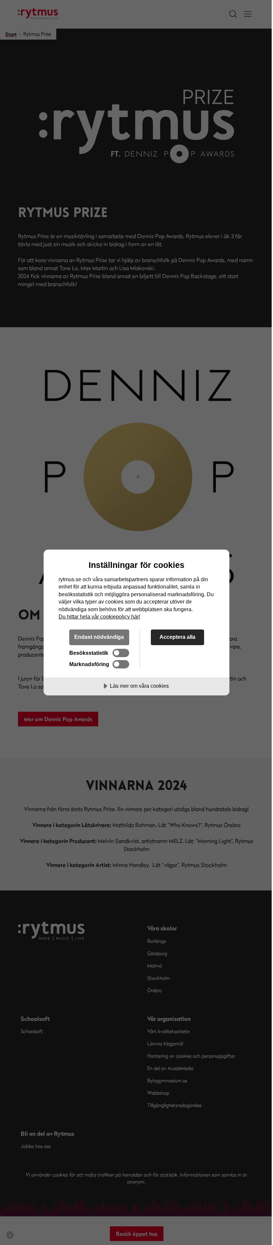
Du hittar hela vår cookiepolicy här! (99, 617)
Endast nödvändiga (99, 637)
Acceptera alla (177, 637)
